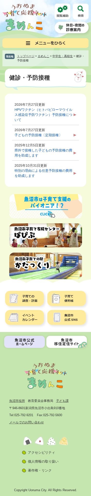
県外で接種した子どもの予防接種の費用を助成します (43, 152)
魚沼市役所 (17, 401)
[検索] (81, 11)
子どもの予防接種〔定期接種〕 (38, 135)
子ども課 (62, 401)
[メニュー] (45, 43)
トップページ (25, 56)
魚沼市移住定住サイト (66, 342)
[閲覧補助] (62, 11)
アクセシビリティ (41, 452)
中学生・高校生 (62, 56)
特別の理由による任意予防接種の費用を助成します (43, 173)
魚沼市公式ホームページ (24, 342)
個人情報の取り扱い (43, 461)
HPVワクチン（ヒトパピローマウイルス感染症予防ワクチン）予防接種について (43, 115)
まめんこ (43, 56)
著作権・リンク (40, 470)
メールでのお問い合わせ (26, 422)
